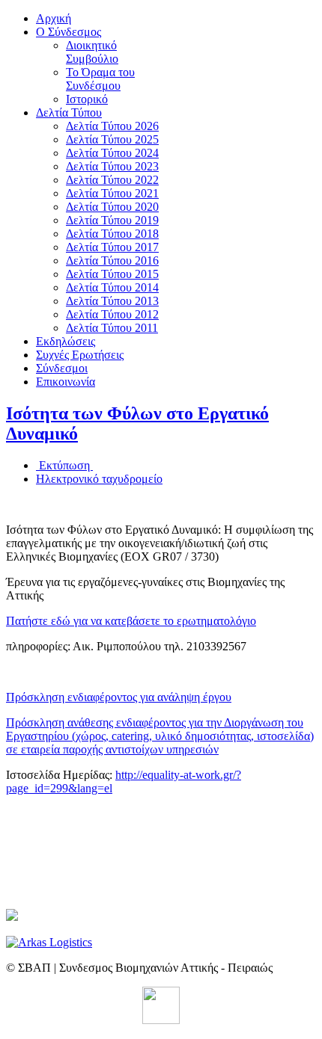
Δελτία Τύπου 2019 (112, 220)
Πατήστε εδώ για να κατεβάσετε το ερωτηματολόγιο (131, 620)
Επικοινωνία (65, 381)
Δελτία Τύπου (69, 112)
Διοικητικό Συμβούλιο (92, 52)
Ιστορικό (87, 99)
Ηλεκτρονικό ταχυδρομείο (99, 478)
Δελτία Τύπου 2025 (112, 139)
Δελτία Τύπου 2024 (112, 153)
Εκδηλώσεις (65, 341)
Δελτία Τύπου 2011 (112, 327)
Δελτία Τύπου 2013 (112, 301)
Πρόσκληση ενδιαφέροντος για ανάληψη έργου (118, 697)
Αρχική (53, 18)
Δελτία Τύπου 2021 (112, 193)
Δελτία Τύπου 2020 (112, 206)
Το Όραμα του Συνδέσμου (100, 79)
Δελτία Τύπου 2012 (112, 314)
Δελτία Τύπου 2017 (112, 247)
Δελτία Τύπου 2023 (112, 166)
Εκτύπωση (64, 465)
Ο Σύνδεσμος (68, 31)
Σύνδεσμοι (62, 368)
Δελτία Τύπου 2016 (112, 260)
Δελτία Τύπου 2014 (112, 287)
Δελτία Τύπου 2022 (112, 179)
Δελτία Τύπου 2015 (112, 274)
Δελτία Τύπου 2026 (112, 126)
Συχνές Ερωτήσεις (80, 354)
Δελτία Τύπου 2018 (112, 233)
